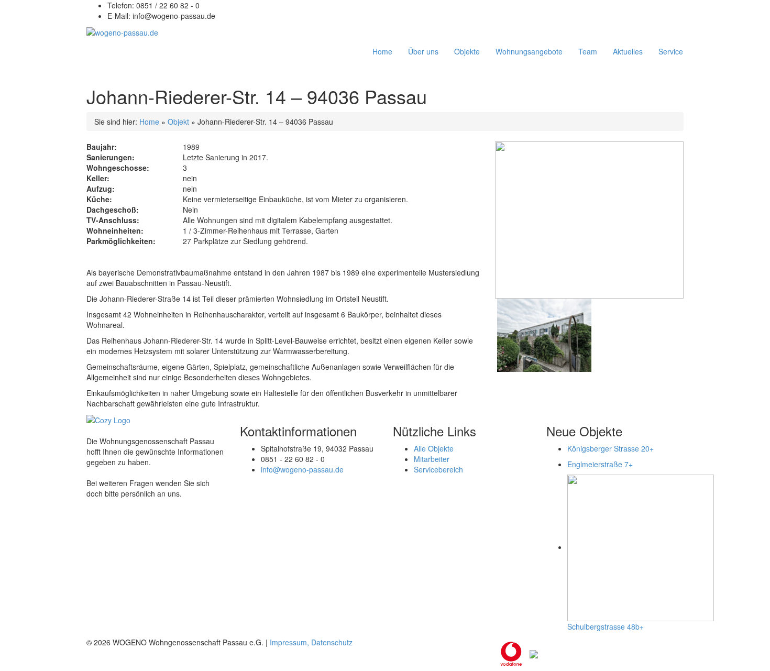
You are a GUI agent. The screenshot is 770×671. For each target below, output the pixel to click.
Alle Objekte (434, 448)
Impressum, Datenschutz (311, 642)
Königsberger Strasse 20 (610, 448)
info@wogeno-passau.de (302, 469)
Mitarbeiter (431, 459)
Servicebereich (438, 469)
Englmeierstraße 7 (600, 464)
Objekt (178, 121)
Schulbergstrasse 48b (605, 626)
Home (149, 121)
